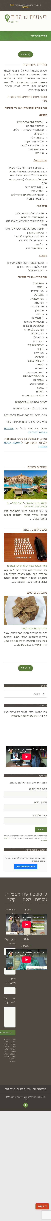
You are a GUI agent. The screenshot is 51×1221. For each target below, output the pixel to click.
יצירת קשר (10, 1089)
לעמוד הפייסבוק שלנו (25, 867)
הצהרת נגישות (39, 1089)
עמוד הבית (27, 911)
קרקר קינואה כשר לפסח (34, 628)
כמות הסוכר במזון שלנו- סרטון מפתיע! (27, 565)
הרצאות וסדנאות (25, 947)
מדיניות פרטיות (24, 1089)
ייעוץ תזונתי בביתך (26, 935)
